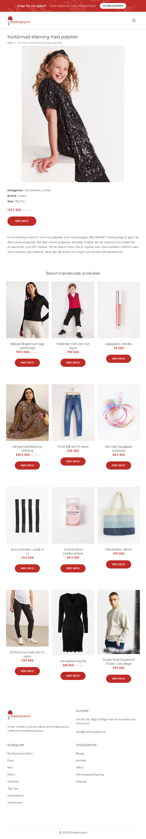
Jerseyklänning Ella (73, 661)
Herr (10, 767)
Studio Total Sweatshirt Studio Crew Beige (119, 662)
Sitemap (81, 781)
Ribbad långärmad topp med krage (27, 346)
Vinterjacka (14, 802)
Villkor (80, 767)
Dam (10, 760)
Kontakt (81, 760)
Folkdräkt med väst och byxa (73, 346)
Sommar (13, 781)
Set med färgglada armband (118, 448)
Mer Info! (22, 221)
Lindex (46, 190)
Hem (10, 43)
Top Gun (12, 788)
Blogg (80, 753)
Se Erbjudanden (113, 5)
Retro (11, 774)
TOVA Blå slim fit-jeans (73, 447)
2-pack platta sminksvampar (73, 551)
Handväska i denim (118, 549)
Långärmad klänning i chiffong (27, 448)
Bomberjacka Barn (20, 753)
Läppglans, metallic (118, 344)
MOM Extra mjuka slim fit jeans (27, 654)
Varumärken (33, 190)
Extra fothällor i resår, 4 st (27, 551)
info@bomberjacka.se (90, 732)
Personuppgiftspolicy (90, 774)
